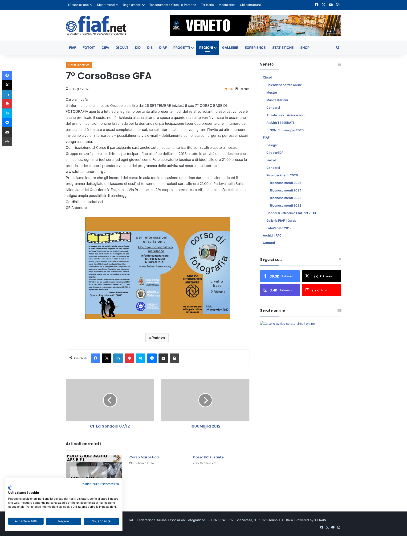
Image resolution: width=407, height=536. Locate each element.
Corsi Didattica (79, 65)
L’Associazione (78, 5)
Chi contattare (250, 5)
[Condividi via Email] (163, 358)
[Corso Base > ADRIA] (94, 471)
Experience (255, 48)
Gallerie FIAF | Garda (281, 220)
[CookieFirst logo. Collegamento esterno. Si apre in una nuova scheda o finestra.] (10, 488)
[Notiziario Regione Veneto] (96, 25)
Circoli (267, 77)
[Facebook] (95, 358)
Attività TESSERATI (280, 123)
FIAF (72, 48)
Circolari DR (274, 152)
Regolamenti (132, 5)
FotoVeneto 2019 (278, 228)
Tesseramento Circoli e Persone (172, 5)
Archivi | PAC (272, 235)
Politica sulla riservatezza (100, 484)
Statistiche (283, 48)
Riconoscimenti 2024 (285, 190)
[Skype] (140, 358)
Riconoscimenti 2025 (285, 183)
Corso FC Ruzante (208, 457)
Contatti (269, 243)
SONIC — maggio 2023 (287, 130)
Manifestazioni (277, 100)
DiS (150, 48)
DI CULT (122, 48)
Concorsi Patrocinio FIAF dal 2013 (291, 213)
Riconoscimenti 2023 (285, 198)
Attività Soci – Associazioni (285, 115)
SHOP (304, 48)
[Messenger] (152, 358)
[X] (106, 358)
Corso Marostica (144, 457)
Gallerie (230, 48)
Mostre (271, 92)
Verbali (271, 160)
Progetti (181, 48)
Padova (158, 337)
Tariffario (207, 5)
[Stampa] (174, 358)
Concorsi (273, 107)
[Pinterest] (129, 358)
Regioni (206, 48)
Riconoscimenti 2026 (282, 175)
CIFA (105, 48)
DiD (138, 48)
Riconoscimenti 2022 (285, 205)
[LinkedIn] (118, 358)
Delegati (272, 145)
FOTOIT (89, 48)
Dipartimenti (106, 5)
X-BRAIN (320, 520)
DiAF (163, 48)
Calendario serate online (284, 85)
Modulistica (227, 5)
